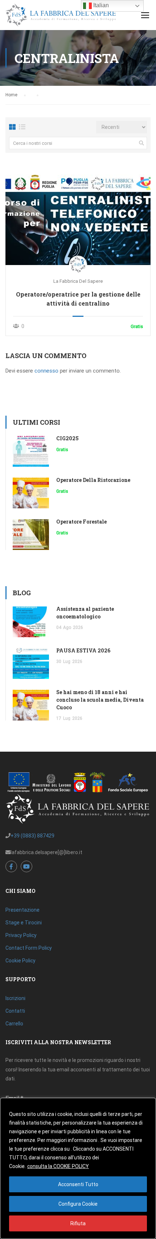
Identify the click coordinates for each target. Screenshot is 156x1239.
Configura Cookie (78, 1204)
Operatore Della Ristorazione (93, 479)
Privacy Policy (21, 935)
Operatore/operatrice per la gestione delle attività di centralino (78, 298)
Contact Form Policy (28, 948)
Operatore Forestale (81, 521)
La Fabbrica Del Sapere (78, 281)
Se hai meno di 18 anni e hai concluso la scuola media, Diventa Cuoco (100, 700)
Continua (78, 220)
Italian (100, 5)
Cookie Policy (20, 960)
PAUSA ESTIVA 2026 (83, 650)
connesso (46, 371)
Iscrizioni (15, 998)
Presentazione (22, 910)
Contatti (15, 1011)
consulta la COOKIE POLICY (58, 1166)
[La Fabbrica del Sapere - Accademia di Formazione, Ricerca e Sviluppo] (60, 17)
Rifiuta (78, 1223)
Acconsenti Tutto (78, 1184)
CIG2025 (67, 438)
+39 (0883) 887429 (32, 836)
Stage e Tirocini (23, 922)
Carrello (14, 1023)
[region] (78, 1168)
